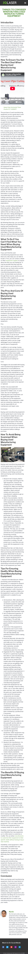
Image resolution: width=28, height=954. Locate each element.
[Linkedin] (20, 947)
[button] (25, 2)
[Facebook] (3, 947)
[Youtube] (11, 947)
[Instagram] (15, 947)
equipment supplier (12, 260)
